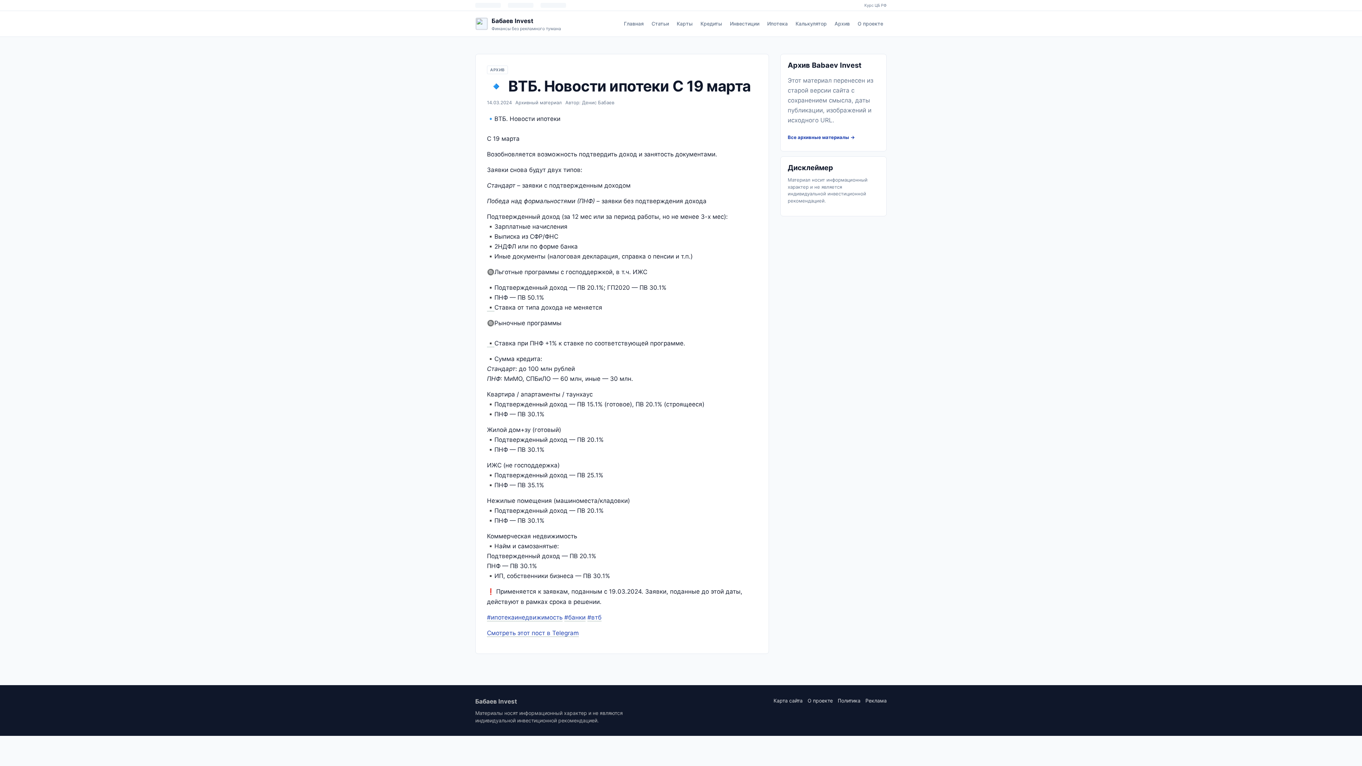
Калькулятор (811, 24)
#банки (575, 617)
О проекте (870, 24)
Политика (849, 701)
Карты (685, 24)
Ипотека (777, 24)
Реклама (876, 701)
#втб (594, 617)
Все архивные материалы (818, 137)
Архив (842, 24)
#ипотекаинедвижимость (525, 617)
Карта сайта (788, 701)
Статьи (660, 24)
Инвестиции (744, 24)
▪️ (490, 307)
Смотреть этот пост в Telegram (533, 633)
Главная (634, 24)
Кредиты (711, 24)
